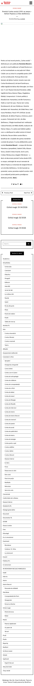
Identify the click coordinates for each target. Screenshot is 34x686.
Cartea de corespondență (12, 384)
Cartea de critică (10, 388)
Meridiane (6, 592)
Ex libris (7, 463)
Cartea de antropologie (11, 376)
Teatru (7, 345)
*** (17, 17)
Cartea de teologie (10, 439)
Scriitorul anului (7, 651)
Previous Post (8, 193)
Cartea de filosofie (10, 404)
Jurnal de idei (9, 290)
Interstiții (7, 286)
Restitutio (7, 482)
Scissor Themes (7, 682)
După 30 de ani (9, 663)
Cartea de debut (9, 392)
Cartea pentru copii (10, 443)
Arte (4, 329)
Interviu (5, 576)
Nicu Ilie (12, 680)
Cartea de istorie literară (12, 416)
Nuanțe (7, 298)
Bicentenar (8, 545)
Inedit (4, 573)
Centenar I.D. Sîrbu (10, 549)
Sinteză (5, 655)
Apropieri (7, 361)
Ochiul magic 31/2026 (17, 228)
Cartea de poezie (10, 423)
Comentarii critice (8, 357)
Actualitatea (6, 263)
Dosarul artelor (7, 525)
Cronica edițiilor (9, 447)
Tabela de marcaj (10, 321)
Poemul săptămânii (10, 624)
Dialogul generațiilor (9, 510)
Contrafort (8, 270)
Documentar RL (7, 518)
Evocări (5, 557)
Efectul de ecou (9, 612)
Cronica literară (9, 455)
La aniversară (9, 553)
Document (6, 514)
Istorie (5, 580)
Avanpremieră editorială (10, 353)
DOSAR (5, 521)
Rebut (6, 616)
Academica (6, 259)
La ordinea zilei (9, 294)
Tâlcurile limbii (7, 667)
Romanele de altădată (11, 588)
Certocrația (8, 267)
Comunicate (6, 494)
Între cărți (8, 474)
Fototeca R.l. (6, 561)
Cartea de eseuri (10, 396)
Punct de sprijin (9, 478)
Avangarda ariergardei (11, 365)
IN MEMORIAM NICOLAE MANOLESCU (14, 569)
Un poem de (8, 627)
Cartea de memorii (10, 419)
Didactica (7, 274)
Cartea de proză (9, 427)
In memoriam (7, 565)
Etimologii (6, 533)
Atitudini (5, 349)
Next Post (27, 193)
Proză (4, 635)
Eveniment (6, 541)
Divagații (7, 278)
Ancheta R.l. (6, 325)
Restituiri (5, 647)
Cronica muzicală (10, 341)
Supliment (6, 659)
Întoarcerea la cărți (10, 470)
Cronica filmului (9, 337)
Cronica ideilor (9, 451)
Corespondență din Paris (12, 596)
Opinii (6, 302)
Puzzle (6, 317)
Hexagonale (8, 600)
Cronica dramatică (10, 333)
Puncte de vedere (10, 314)
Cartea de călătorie (10, 380)
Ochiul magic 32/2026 (17, 218)
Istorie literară (7, 584)
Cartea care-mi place (11, 372)
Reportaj (5, 643)
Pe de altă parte (9, 306)
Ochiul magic (17, 8)
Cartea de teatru (10, 435)
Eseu (4, 529)
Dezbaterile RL (7, 506)
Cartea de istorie (10, 412)
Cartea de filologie (10, 400)
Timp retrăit (6, 671)
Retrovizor (8, 486)
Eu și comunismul (8, 537)
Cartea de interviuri (10, 408)
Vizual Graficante (20, 680)
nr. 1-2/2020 (21, 19)
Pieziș (6, 310)
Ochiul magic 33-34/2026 (17, 207)
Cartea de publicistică (11, 431)
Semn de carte (9, 490)
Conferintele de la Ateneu (10, 498)
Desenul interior (9, 459)
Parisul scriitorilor (10, 604)
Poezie (5, 620)
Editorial (7, 282)
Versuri (7, 631)
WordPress (28, 682)
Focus (6, 467)
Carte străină (8, 368)
